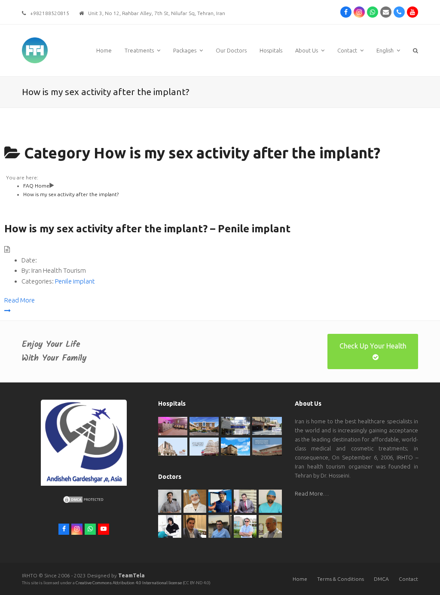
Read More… (312, 493)
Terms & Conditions (340, 579)
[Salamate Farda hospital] (266, 446)
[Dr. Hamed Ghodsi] (245, 526)
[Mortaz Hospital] (204, 425)
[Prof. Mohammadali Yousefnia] (270, 526)
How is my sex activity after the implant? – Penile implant (147, 228)
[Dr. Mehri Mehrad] (194, 500)
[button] (415, 50)
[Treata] (204, 446)
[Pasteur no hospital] (235, 446)
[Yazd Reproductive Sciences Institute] (235, 425)
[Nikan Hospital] (172, 446)
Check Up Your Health (372, 346)
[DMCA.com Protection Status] (83, 502)
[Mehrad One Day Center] (172, 425)
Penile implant (75, 281)
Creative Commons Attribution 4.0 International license (129, 582)
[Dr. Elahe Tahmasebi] (169, 526)
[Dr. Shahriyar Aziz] (219, 500)
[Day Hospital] (266, 425)
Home (300, 579)
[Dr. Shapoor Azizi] (245, 500)
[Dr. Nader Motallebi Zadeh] (270, 500)
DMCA (381, 579)
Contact (408, 579)
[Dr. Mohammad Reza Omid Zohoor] (219, 526)
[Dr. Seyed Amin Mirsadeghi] (194, 526)
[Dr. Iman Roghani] (169, 500)
